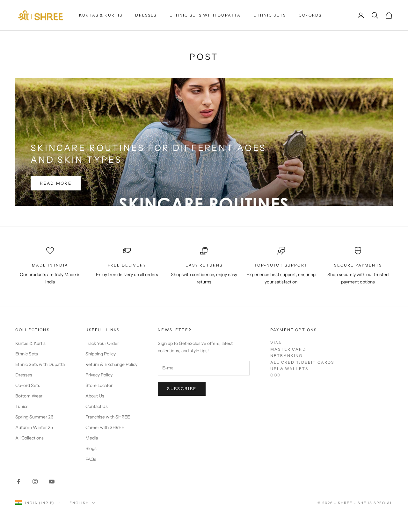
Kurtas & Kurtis (100, 15)
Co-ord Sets (27, 385)
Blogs (91, 448)
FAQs (90, 459)
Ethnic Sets (269, 15)
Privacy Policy (99, 375)
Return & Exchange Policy (111, 364)
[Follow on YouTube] (51, 481)
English (79, 503)
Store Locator (99, 385)
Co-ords (310, 15)
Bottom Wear (28, 396)
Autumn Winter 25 (34, 427)
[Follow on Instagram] (35, 481)
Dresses (146, 15)
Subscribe (181, 388)
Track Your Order (102, 343)
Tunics (21, 406)
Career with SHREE (104, 427)
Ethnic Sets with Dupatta (205, 15)
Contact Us (96, 406)
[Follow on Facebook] (18, 481)
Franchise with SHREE (107, 417)
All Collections (29, 438)
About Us (94, 396)
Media (91, 438)
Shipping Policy (100, 354)
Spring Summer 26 (34, 417)
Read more (55, 183)
